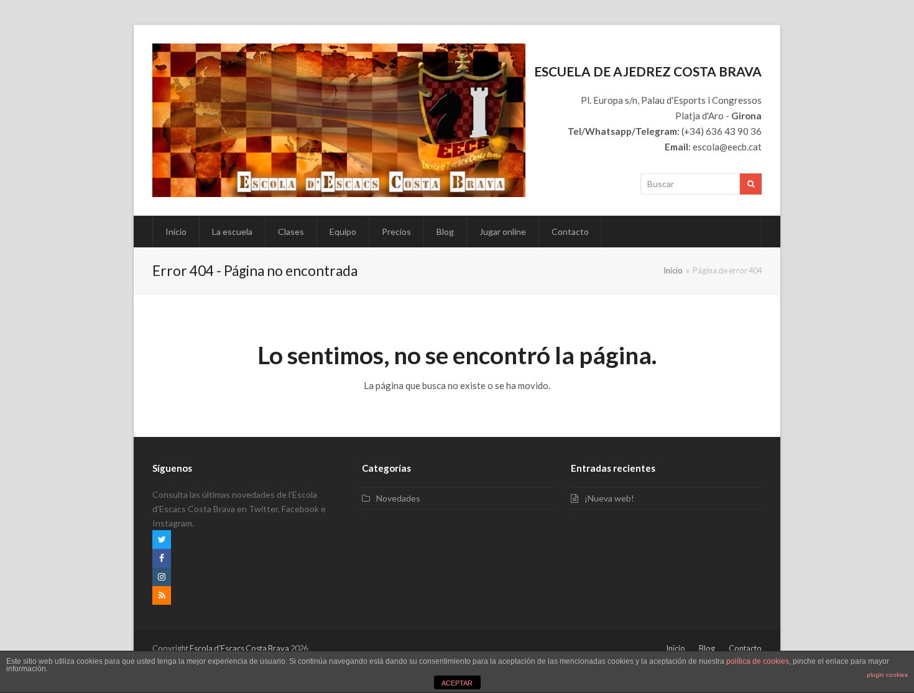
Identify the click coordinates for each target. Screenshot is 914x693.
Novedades (398, 498)
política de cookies (757, 661)
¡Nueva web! (609, 498)
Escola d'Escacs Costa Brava (239, 648)
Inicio (675, 648)
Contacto (745, 648)
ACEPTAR (457, 683)
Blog (707, 648)
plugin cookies (887, 674)
